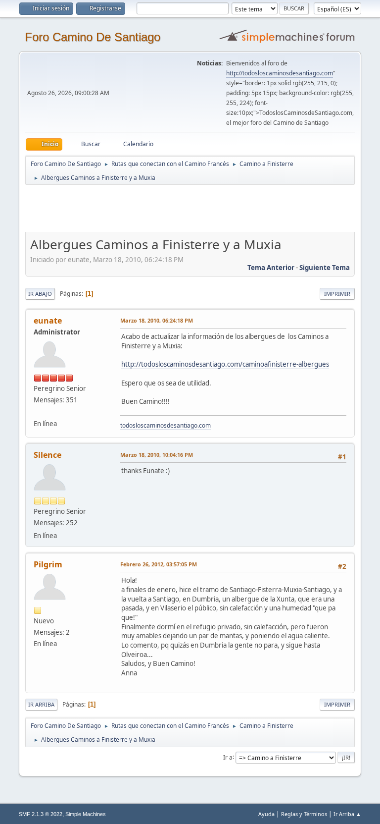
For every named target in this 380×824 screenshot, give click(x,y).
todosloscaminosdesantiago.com (165, 425)
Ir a (228, 757)
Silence (47, 454)
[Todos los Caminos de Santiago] (38, 411)
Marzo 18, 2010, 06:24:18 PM (156, 320)
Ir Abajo (40, 293)
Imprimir (337, 293)
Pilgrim (48, 564)
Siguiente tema (324, 267)
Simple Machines (85, 814)
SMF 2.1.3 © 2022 (40, 814)
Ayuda (266, 814)
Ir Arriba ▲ (347, 814)
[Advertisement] (199, 208)
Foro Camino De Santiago (92, 37)
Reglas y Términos (304, 814)
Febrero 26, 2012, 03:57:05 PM (158, 564)
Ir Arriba (41, 704)
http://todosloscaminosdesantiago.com (279, 73)
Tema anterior (270, 267)
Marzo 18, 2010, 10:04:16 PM (156, 454)
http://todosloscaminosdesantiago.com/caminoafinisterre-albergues (225, 364)
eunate (48, 320)
